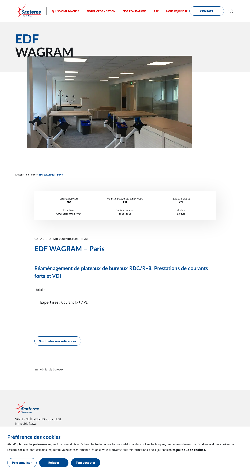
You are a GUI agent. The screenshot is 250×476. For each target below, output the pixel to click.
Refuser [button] (53, 462)
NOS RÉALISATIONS (134, 11)
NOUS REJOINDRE (177, 11)
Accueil (19, 174)
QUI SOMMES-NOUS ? (65, 11)
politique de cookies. (191, 449)
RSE (156, 11)
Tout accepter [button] (85, 462)
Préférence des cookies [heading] (34, 437)
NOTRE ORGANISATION (101, 11)
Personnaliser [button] (22, 462)
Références (31, 174)
